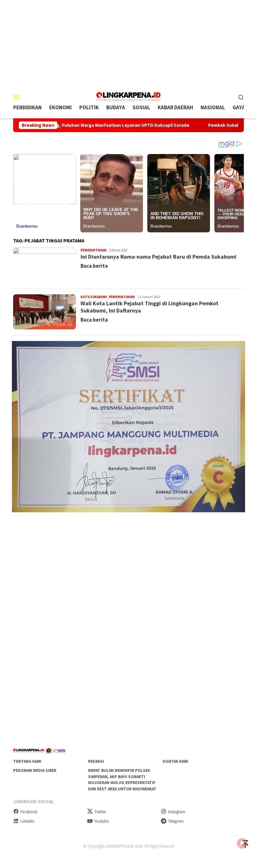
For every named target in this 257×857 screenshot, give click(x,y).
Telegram (176, 821)
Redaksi (96, 761)
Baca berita (94, 265)
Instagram (176, 811)
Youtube (101, 821)
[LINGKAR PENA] (128, 96)
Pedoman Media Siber (34, 770)
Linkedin (27, 821)
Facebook (28, 811)
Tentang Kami (27, 761)
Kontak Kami (175, 761)
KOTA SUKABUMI (94, 297)
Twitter (100, 811)
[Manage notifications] (242, 843)
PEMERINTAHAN (94, 250)
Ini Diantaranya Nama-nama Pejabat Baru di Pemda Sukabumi (158, 256)
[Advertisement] (128, 44)
